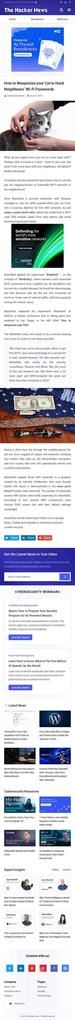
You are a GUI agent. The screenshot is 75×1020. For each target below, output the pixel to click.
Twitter (16, 522)
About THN (9, 986)
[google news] (65, 968)
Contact (8, 995)
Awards (41, 991)
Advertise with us (12, 991)
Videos (55, 869)
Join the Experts (20, 637)
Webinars (62, 19)
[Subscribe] (64, 576)
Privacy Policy (44, 995)
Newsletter (37, 19)
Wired (44, 366)
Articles (67, 869)
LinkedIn (31, 522)
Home (12, 19)
